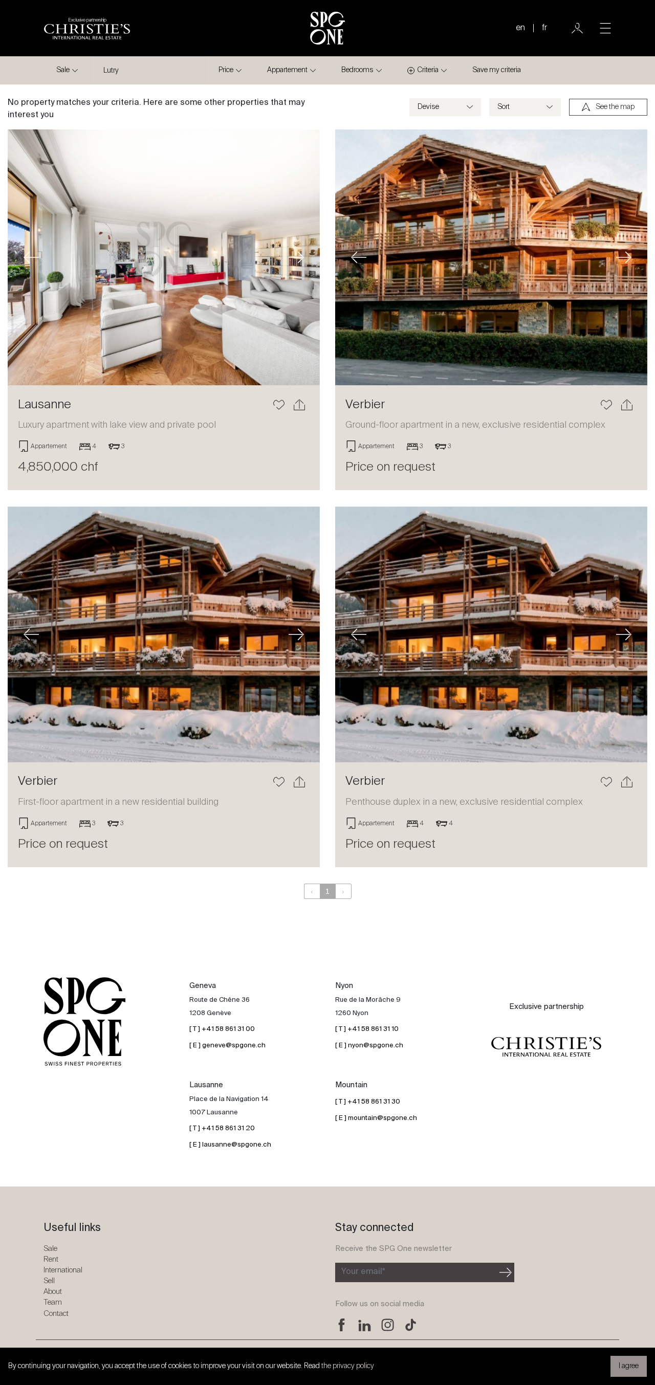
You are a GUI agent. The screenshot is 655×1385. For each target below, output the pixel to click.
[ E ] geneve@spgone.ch (227, 1045)
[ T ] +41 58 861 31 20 (222, 1128)
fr (544, 28)
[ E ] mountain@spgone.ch (376, 1118)
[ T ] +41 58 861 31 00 (222, 1029)
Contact (56, 1313)
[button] (31, 257)
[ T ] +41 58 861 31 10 (367, 1029)
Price (226, 70)
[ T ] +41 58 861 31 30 (367, 1101)
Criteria (428, 70)
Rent (50, 1259)
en (520, 28)
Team (52, 1302)
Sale (63, 70)
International (62, 1270)
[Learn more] (164, 257)
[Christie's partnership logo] (546, 1047)
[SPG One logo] (327, 28)
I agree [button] (629, 1366)
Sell (49, 1281)
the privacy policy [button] (347, 1366)
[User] (577, 28)
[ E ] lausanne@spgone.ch (230, 1144)
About (52, 1291)
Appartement (287, 70)
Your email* (363, 1272)
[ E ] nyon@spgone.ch (369, 1045)
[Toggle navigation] (605, 28)
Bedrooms (357, 70)
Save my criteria (496, 70)
